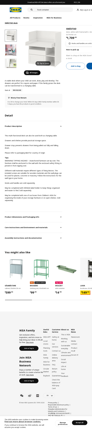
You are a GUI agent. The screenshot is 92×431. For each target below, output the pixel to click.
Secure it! (74, 355)
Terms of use (52, 407)
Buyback (46, 376)
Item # (7, 90)
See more (30, 342)
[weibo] (29, 395)
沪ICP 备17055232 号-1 (55, 416)
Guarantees (56, 376)
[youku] (37, 395)
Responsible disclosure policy (58, 405)
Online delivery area (55, 358)
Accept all (79, 423)
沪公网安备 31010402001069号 (59, 413)
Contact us (56, 351)
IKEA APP (47, 337)
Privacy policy (52, 403)
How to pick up (72, 49)
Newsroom (75, 337)
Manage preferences (63, 423)
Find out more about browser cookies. (23, 421)
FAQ (53, 365)
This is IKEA (65, 334)
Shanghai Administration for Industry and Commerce (57, 410)
